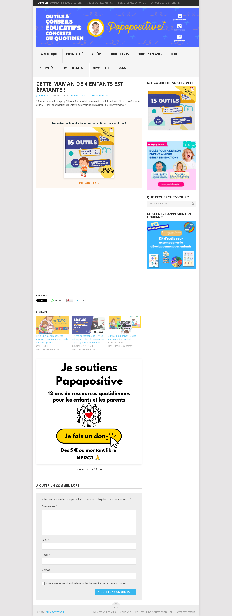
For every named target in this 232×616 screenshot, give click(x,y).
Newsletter (101, 68)
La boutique (48, 54)
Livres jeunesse (73, 68)
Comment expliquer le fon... (66, 3)
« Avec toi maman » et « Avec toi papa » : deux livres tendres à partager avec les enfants (88, 339)
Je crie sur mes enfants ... (132, 3)
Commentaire (49, 506)
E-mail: (46, 554)
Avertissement (186, 612)
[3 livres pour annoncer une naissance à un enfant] (124, 325)
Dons (122, 68)
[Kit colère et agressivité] (171, 134)
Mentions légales (104, 612)
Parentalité (74, 54)
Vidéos (97, 54)
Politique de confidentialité (153, 612)
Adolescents (119, 54)
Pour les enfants (150, 54)
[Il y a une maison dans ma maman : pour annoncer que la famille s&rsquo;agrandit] (52, 325)
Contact (125, 612)
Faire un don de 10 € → (89, 469)
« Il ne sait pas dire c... (100, 3)
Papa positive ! (54, 612)
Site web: (46, 569)
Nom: (45, 540)
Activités (47, 68)
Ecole (175, 54)
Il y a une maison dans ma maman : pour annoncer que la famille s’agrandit (52, 339)
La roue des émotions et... (165, 3)
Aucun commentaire (99, 95)
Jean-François (42, 95)
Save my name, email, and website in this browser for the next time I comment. (87, 583)
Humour (75, 95)
